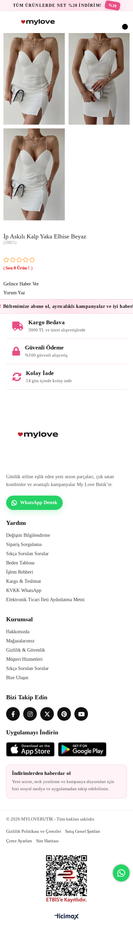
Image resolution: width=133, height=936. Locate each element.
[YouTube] (81, 714)
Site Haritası (47, 840)
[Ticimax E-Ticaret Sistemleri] (67, 917)
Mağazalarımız (20, 640)
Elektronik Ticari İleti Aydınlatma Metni (45, 599)
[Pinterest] (64, 714)
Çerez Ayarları (19, 840)
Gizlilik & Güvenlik (25, 650)
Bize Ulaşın (17, 677)
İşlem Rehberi (19, 572)
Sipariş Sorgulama (24, 544)
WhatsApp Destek (38, 502)
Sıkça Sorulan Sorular (27, 553)
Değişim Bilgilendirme (28, 535)
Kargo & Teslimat (23, 581)
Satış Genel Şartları (82, 831)
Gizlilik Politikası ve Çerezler (33, 831)
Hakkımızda (17, 631)
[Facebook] (13, 714)
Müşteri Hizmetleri (24, 659)
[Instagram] (30, 714)
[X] (47, 714)
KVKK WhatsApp (23, 590)
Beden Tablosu (20, 562)
